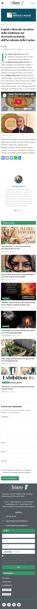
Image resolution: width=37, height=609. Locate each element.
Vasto (5, 46)
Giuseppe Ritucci (18, 186)
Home (2, 24)
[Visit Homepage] (17, 3)
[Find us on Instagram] (9, 605)
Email (3, 452)
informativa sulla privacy (17, 556)
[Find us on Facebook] (4, 605)
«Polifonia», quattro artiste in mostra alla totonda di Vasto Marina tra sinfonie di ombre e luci (18, 303)
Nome (3, 442)
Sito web (3, 461)
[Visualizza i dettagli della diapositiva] (18, 15)
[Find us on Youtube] (19, 605)
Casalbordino (6, 335)
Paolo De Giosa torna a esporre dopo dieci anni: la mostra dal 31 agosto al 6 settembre (18, 275)
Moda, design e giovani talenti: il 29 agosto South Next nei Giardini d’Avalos (17, 359)
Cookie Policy (6, 594)
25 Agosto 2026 (11, 307)
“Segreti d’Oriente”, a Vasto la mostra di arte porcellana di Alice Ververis (16, 247)
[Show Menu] (2, 3)
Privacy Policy (6, 590)
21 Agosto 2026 (11, 392)
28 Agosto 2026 (11, 251)
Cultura (7, 24)
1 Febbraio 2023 (7, 49)
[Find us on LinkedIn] (14, 605)
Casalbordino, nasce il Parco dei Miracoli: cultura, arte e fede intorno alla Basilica (18, 331)
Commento (5, 417)
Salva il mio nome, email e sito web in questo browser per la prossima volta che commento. (17, 471)
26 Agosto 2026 (11, 279)
